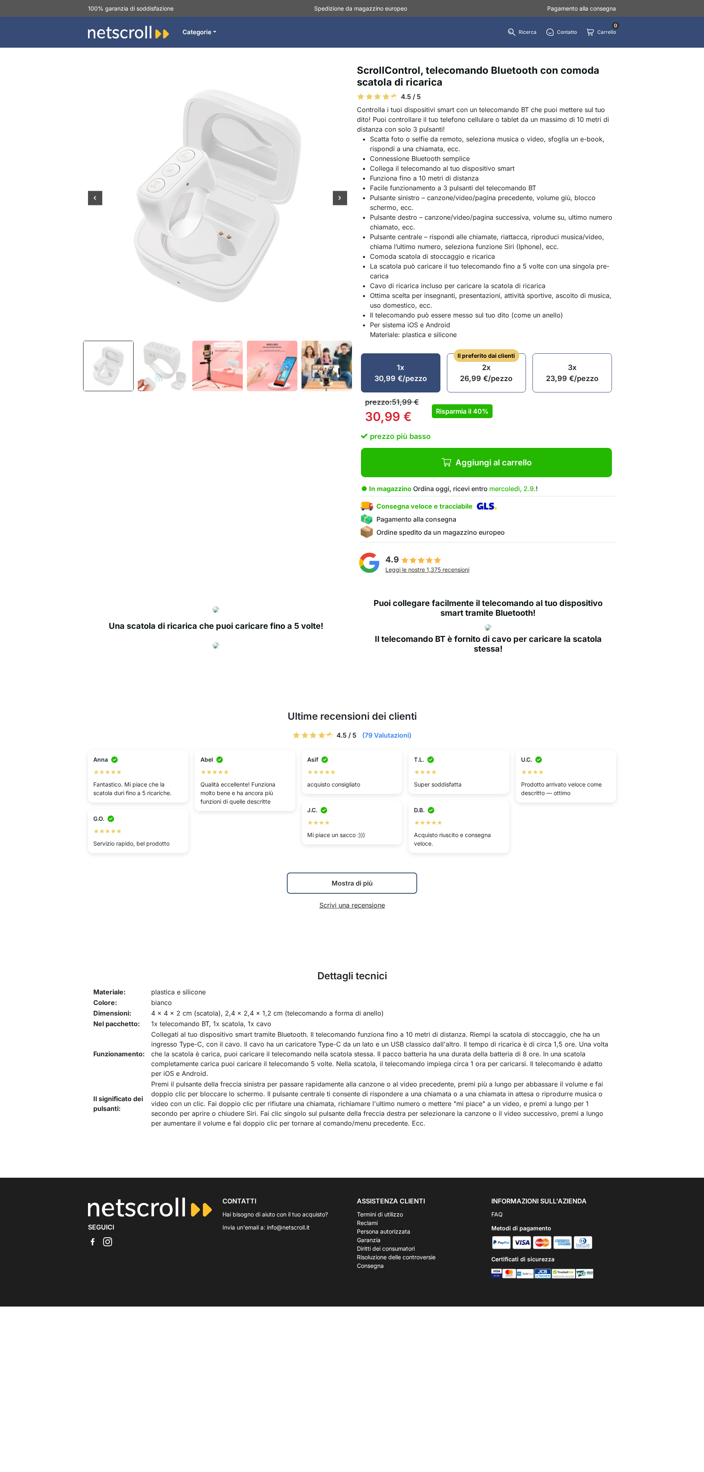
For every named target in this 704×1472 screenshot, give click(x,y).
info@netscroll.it (288, 1227)
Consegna (370, 1265)
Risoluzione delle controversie (396, 1257)
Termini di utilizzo (380, 1214)
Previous (95, 199)
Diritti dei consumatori (386, 1248)
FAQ (497, 1214)
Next (340, 199)
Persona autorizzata (383, 1231)
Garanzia (369, 1239)
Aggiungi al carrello (493, 462)
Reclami (367, 1222)
